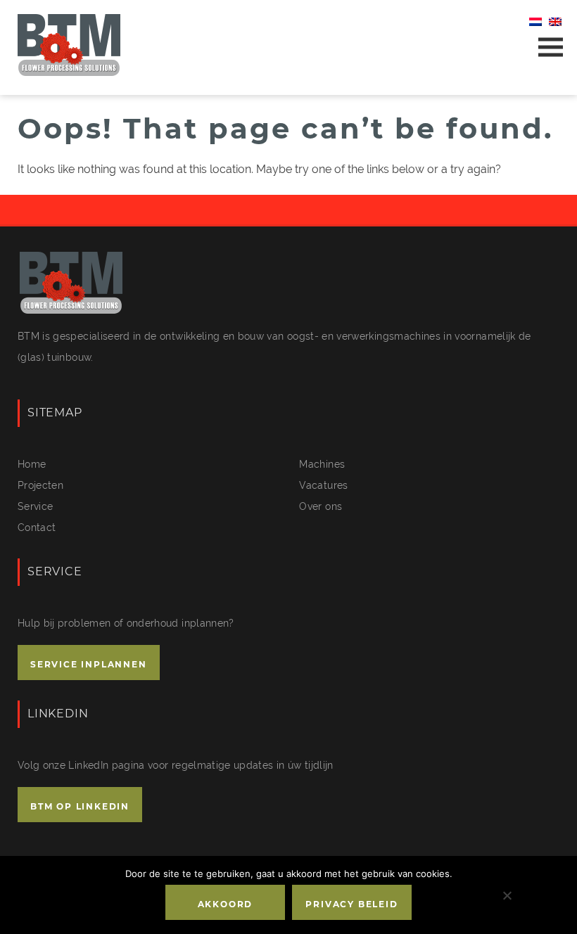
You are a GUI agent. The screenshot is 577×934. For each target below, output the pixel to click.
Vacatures (323, 485)
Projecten (40, 485)
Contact (37, 527)
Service (35, 506)
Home (32, 464)
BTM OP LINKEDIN (79, 806)
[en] (555, 22)
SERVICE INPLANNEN (88, 664)
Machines (322, 464)
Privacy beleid (351, 904)
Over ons (320, 506)
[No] (506, 895)
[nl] (535, 22)
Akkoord (225, 904)
